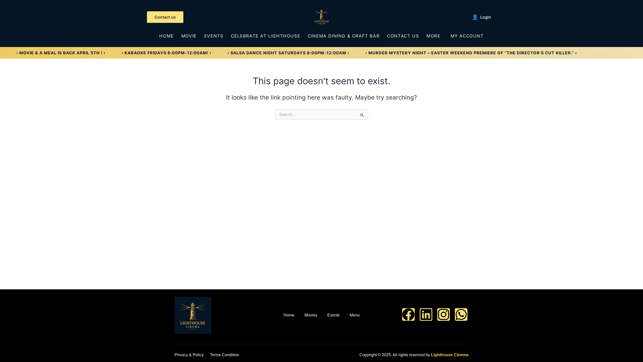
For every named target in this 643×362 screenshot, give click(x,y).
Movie (189, 35)
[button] (435, 36)
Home (166, 35)
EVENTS (214, 35)
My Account (467, 35)
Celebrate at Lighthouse (265, 35)
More (433, 35)
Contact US (403, 35)
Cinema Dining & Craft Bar (344, 35)
